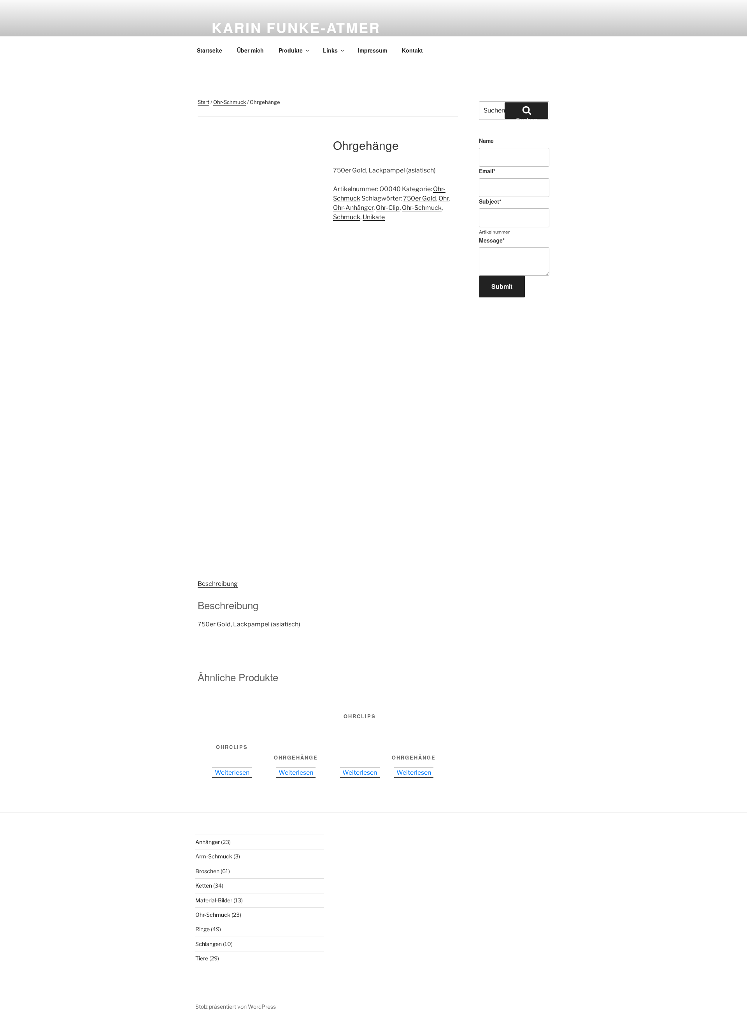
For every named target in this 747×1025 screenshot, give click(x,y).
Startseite (209, 50)
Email (487, 171)
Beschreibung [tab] (218, 583)
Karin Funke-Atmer (296, 27)
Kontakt (412, 50)
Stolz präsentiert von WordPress (235, 1006)
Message (492, 240)
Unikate (374, 217)
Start (203, 102)
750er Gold (419, 198)
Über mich (250, 50)
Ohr (443, 198)
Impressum (372, 50)
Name (486, 140)
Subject (490, 201)
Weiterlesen (232, 772)
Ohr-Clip (388, 207)
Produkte (291, 50)
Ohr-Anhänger (353, 207)
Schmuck (346, 217)
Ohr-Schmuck (229, 102)
